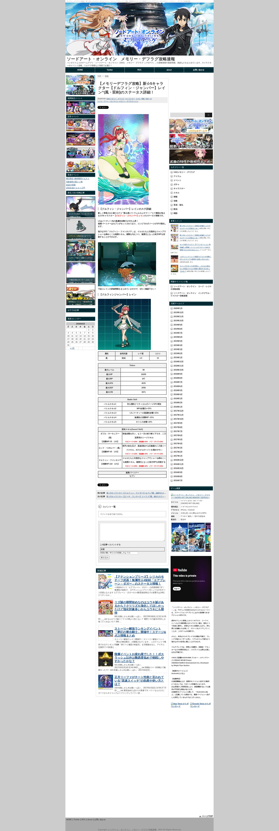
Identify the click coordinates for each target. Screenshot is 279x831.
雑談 (175, 213)
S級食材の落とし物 (74, 182)
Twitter (110, 70)
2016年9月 (178, 472)
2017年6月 (178, 435)
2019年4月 (178, 345)
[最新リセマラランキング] (191, 147)
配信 (175, 209)
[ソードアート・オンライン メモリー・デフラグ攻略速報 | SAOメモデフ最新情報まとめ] (139, 54)
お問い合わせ (198, 70)
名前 (103, 549)
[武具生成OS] (80, 158)
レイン (136, 101)
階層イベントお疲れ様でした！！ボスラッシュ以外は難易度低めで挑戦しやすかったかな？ (139, 658)
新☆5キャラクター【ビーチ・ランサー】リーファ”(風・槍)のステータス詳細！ (140, 496)
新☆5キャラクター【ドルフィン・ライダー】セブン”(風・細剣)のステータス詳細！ (142, 493)
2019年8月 (178, 329)
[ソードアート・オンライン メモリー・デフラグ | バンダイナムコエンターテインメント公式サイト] (191, 498)
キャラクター (130, 99)
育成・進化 (178, 205)
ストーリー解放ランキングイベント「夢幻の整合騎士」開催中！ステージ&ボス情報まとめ (140, 632)
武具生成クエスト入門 (75, 188)
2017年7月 (178, 431)
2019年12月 (179, 312)
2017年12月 (179, 411)
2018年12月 (179, 361)
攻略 (175, 201)
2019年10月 (179, 320)
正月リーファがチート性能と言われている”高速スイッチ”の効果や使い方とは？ (139, 680)
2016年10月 (179, 468)
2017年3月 (178, 448)
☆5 (150, 99)
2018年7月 (178, 382)
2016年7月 (178, 480)
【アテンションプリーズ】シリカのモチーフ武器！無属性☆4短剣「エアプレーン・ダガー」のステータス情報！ (140, 580)
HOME (80, 70)
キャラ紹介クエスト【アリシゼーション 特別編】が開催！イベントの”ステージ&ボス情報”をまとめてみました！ (195, 247)
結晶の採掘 (71, 185)
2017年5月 (178, 439)
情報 (143, 99)
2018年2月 (178, 402)
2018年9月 (178, 374)
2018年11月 (179, 366)
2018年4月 (178, 394)
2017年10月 (179, 419)
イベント (177, 180)
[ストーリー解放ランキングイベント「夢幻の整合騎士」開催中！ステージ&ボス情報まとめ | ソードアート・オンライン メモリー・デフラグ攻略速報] (105, 640)
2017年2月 (178, 452)
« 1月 (72, 348)
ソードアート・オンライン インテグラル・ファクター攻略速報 (190, 294)
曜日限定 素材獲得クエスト (77, 178)
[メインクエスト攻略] (80, 93)
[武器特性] (191, 162)
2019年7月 (178, 333)
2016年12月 (179, 460)
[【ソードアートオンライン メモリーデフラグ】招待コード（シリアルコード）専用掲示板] (80, 83)
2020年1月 (178, 308)
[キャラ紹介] (80, 171)
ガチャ (176, 184)
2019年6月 (178, 337)
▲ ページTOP (206, 816)
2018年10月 (179, 370)
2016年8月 (178, 476)
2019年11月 (179, 316)
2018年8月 (178, 378)
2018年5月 (178, 390)
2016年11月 (179, 464)
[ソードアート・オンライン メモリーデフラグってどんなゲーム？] (191, 132)
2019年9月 (178, 325)
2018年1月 (178, 407)
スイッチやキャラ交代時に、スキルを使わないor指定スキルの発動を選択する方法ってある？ (195, 268)
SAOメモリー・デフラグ (115, 99)
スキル (138, 99)
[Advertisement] (191, 93)
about (169, 70)
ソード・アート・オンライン (108, 101)
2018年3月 (178, 398)
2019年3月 (178, 349)
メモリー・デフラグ (126, 101)
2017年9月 (178, 423)
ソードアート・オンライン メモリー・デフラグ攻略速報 (121, 59)
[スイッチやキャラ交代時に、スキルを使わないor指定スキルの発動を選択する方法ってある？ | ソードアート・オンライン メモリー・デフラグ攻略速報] (174, 272)
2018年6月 (178, 386)
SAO (147, 99)
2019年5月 (178, 341)
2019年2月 (178, 353)
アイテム (177, 176)
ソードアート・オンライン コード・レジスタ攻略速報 (190, 287)
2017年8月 (178, 427)
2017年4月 (178, 443)
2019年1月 (178, 357)
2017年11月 (179, 415)
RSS (139, 70)
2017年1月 (178, 456)
